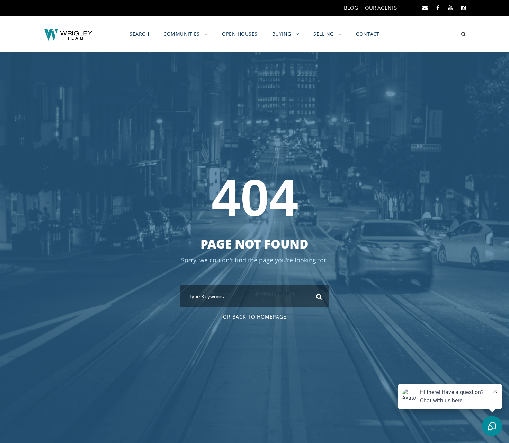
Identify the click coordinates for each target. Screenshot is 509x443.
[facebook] (437, 7)
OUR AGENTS (381, 7)
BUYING (281, 34)
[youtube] (450, 7)
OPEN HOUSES (240, 34)
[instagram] (463, 7)
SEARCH (139, 34)
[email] (425, 7)
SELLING (323, 34)
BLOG (351, 7)
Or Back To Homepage (254, 316)
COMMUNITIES (181, 34)
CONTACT (367, 34)
